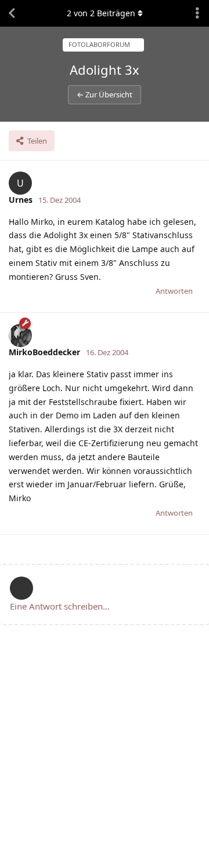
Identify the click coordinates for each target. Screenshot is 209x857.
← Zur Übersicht (104, 94)
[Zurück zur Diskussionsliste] (11, 13)
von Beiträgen (101, 13)
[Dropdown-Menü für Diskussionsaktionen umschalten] (197, 13)
